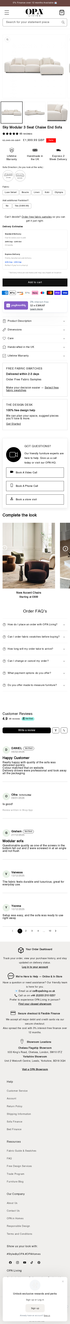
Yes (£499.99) (22, 206)
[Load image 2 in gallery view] (35, 112)
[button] (7, 12)
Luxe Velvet (11, 192)
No (7, 206)
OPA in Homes (15, 1218)
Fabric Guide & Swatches (21, 1151)
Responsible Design (18, 1226)
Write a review (26, 730)
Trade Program (15, 1174)
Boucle (25, 192)
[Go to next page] (56, 931)
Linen (37, 192)
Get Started (13, 424)
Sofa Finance (14, 1122)
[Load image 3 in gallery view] (58, 112)
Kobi (47, 192)
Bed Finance (14, 1129)
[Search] (63, 22)
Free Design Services (19, 1166)
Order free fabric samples (37, 217)
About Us (12, 1203)
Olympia (59, 192)
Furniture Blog (15, 1182)
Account (11, 1098)
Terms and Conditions (19, 1234)
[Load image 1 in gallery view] (11, 112)
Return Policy (14, 1106)
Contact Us (13, 1211)
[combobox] (35, 22)
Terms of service (37, 1321)
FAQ (9, 1158)
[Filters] (55, 730)
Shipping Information (19, 1114)
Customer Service (17, 1091)
